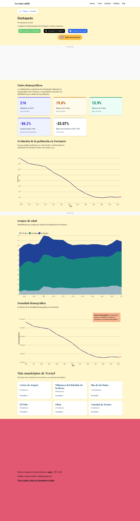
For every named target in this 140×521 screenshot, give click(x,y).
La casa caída (22, 3)
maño (50, 472)
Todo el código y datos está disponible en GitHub (36, 480)
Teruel (99, 3)
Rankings (116, 3)
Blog (123, 3)
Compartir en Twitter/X (56, 31)
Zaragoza (107, 3)
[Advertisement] (70, 63)
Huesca (92, 3)
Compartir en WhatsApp (31, 31)
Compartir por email (79, 31)
